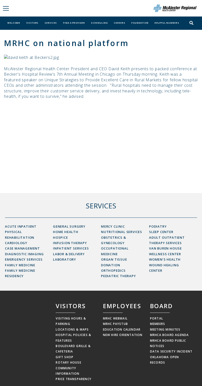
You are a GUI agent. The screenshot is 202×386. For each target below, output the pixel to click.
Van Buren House (165, 248)
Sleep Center (161, 232)
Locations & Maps (72, 329)
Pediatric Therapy (118, 276)
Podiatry (158, 226)
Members (157, 324)
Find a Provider (74, 22)
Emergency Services (23, 259)
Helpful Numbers (166, 22)
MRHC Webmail (115, 318)
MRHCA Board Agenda (169, 335)
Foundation (139, 22)
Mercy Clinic (113, 226)
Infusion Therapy (70, 243)
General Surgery (69, 226)
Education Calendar (122, 329)
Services (51, 22)
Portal (156, 318)
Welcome (13, 22)
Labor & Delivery (69, 254)
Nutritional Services (121, 232)
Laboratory (64, 259)
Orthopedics (113, 270)
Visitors (32, 22)
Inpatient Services (71, 248)
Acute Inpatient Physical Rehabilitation (20, 232)
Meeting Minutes (165, 329)
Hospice (60, 237)
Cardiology (16, 243)
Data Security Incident (171, 351)
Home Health (65, 232)
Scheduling (99, 22)
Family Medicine (20, 265)
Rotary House (68, 362)
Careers (119, 22)
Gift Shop (64, 357)
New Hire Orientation (123, 335)
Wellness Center (165, 254)
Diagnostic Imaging (24, 254)
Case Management (22, 248)
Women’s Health (165, 259)
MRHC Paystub (115, 324)
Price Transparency (73, 379)
